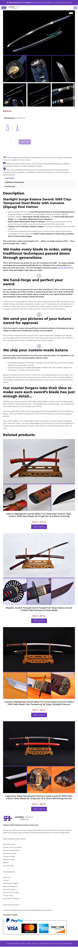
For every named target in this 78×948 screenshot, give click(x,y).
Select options (39, 527)
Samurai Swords (9, 844)
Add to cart (24, 142)
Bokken (6, 862)
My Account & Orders (11, 892)
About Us (6, 877)
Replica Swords (9, 859)
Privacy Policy (8, 895)
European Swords (9, 853)
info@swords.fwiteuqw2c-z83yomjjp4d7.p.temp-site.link (31, 910)
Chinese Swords (9, 856)
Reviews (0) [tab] (10, 186)
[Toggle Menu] (75, 8)
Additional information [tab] (14, 182)
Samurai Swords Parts (11, 850)
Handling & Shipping (11, 883)
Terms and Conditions (11, 899)
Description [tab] (10, 178)
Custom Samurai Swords (12, 847)
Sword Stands (8, 866)
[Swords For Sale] (10, 7)
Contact (6, 880)
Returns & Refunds (10, 886)
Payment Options (9, 889)
